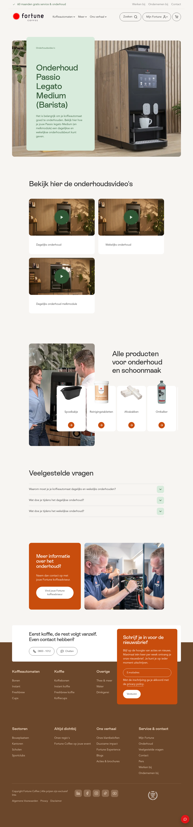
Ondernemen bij (158, 4)
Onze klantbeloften (108, 738)
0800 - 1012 (44, 651)
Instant (16, 686)
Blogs (99, 755)
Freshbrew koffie (64, 692)
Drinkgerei (102, 692)
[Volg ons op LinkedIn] (78, 793)
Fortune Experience (108, 749)
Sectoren (19, 729)
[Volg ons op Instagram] (96, 793)
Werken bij (138, 4)
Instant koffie (62, 686)
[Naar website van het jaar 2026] (152, 795)
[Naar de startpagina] (28, 17)
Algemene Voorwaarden (25, 801)
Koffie (59, 671)
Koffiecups (60, 698)
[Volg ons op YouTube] (114, 793)
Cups (15, 698)
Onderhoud (146, 743)
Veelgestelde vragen (151, 749)
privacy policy (135, 684)
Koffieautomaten (26, 671)
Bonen (16, 680)
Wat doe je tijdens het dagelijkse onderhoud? (56, 500)
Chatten (69, 651)
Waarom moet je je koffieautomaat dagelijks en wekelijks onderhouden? (72, 489)
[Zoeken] (136, 17)
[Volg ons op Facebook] (87, 793)
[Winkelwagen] (176, 17)
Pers (141, 761)
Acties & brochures (108, 761)
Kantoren (17, 743)
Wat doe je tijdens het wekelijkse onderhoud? (56, 511)
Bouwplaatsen (20, 738)
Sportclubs (18, 755)
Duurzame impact (107, 743)
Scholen (17, 749)
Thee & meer (104, 680)
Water (100, 686)
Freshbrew (18, 692)
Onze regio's (62, 738)
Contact (176, 4)
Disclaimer (56, 801)
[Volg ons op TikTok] (105, 793)
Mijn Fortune (146, 738)
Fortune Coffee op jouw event (72, 743)
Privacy (44, 801)
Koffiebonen (61, 680)
